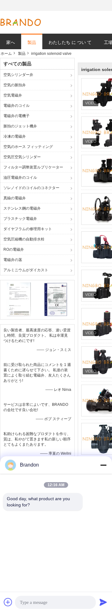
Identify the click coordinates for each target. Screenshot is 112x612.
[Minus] (103, 465)
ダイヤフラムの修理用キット (27, 229)
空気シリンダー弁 (18, 75)
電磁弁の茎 (12, 260)
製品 (31, 42)
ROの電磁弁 (13, 249)
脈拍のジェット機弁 (20, 126)
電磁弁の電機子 (16, 116)
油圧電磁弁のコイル (20, 177)
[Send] (103, 602)
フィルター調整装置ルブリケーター (33, 167)
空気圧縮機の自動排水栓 (23, 239)
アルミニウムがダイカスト (25, 270)
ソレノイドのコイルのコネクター (31, 188)
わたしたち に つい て (70, 42)
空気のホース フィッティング (28, 147)
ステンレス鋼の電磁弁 (22, 208)
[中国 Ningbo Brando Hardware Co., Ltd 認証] (18, 299)
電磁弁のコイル (16, 105)
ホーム (6, 53)
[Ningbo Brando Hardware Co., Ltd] (20, 22)
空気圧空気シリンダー (22, 157)
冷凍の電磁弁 (14, 136)
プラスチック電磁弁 (20, 218)
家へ (10, 42)
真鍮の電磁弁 (14, 198)
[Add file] (8, 602)
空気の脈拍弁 (14, 85)
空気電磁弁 (12, 95)
